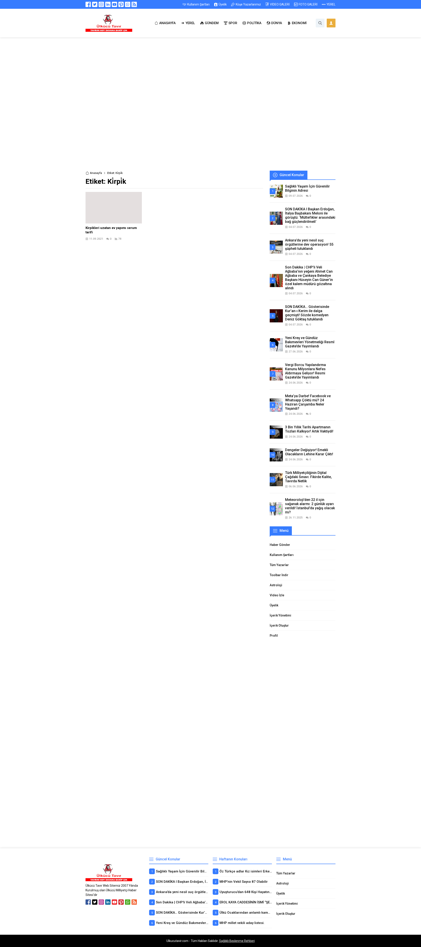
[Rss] (134, 4)
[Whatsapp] (127, 4)
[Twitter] (94, 4)
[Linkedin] (108, 4)
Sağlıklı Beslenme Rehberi (237, 941)
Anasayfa (96, 173)
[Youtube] (114, 4)
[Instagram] (101, 4)
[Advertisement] (210, 69)
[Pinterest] (121, 4)
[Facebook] (88, 4)
